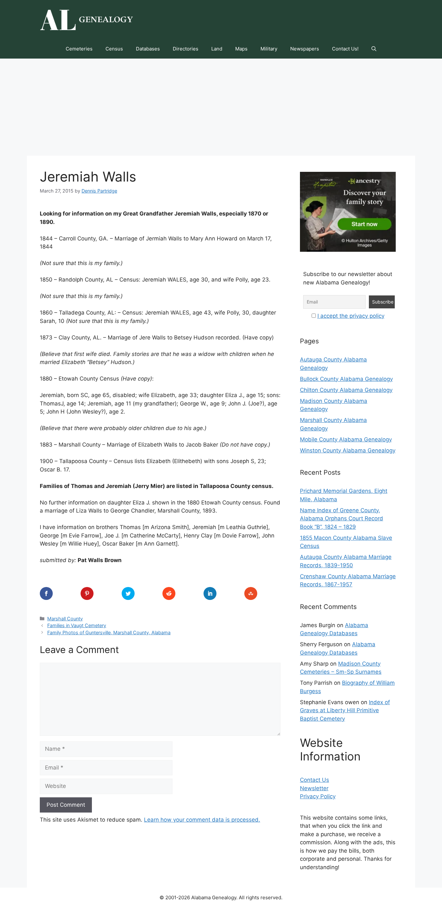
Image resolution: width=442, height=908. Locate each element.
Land (216, 49)
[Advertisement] (221, 107)
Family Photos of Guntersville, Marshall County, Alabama (109, 632)
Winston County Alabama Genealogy (347, 450)
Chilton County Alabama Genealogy (346, 390)
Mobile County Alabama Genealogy (346, 439)
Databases (148, 49)
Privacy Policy (318, 796)
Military (268, 49)
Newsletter (314, 788)
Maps (241, 49)
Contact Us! (345, 49)
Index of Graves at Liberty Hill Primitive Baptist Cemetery (345, 710)
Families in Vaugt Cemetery (76, 625)
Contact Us (314, 780)
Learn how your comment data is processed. (202, 819)
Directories (185, 49)
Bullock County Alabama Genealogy (346, 379)
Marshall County (65, 618)
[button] (374, 49)
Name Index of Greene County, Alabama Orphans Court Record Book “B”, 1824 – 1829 (341, 518)
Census (114, 49)
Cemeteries (79, 49)
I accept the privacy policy (350, 316)
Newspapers (304, 49)
